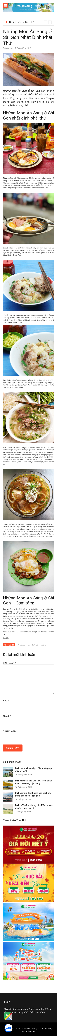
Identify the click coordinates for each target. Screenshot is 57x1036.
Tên (6, 701)
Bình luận (9, 662)
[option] (30, 22)
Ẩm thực (21, 645)
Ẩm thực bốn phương (37, 645)
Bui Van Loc (8, 48)
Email (7, 716)
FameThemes (28, 1031)
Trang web (9, 731)
